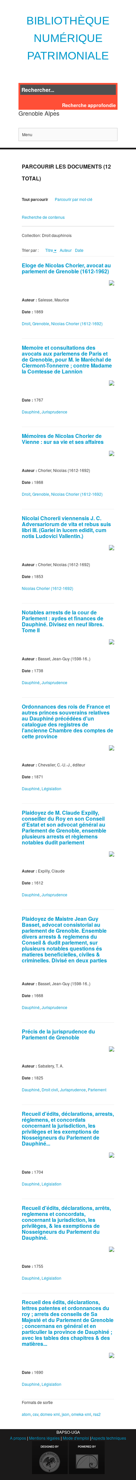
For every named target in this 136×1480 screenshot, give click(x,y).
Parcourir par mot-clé (73, 199)
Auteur (66, 250)
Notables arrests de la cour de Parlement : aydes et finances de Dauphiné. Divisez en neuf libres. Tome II (63, 621)
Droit (26, 323)
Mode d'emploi (76, 1438)
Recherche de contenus (43, 217)
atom (26, 1414)
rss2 (97, 1414)
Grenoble (40, 323)
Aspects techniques (108, 1438)
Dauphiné (31, 411)
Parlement (97, 1089)
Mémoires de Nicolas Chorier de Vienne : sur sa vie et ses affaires (63, 439)
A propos (18, 1438)
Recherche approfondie (89, 105)
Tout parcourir (35, 199)
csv (35, 1414)
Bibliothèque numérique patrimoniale (68, 38)
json (65, 1414)
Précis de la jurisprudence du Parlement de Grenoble (58, 1034)
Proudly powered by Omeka (87, 1457)
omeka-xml (81, 1414)
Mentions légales (44, 1438)
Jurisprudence (54, 411)
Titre (49, 250)
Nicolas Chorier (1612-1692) (77, 323)
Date (79, 250)
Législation (51, 788)
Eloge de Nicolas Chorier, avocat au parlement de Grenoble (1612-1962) (66, 268)
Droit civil (50, 1089)
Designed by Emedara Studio (50, 1457)
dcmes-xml (50, 1414)
